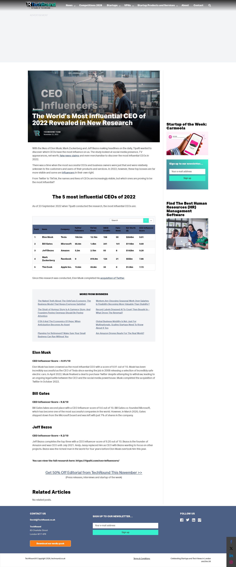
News (69, 5)
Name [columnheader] (44, 229)
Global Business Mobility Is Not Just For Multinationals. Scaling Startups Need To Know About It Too (119, 324)
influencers (68, 173)
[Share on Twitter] (231, 548)
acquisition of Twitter (112, 278)
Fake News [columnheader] (118, 229)
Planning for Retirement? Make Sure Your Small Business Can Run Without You (61, 335)
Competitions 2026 (90, 5)
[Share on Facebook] (231, 542)
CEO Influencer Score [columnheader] (146, 229)
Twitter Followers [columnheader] (79, 229)
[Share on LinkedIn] (231, 555)
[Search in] (151, 220)
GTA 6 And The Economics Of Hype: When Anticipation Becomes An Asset (59, 323)
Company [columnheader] (65, 229)
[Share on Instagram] (231, 562)
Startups (112, 5)
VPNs (127, 5)
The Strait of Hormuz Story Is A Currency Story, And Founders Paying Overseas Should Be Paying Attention (64, 312)
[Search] (146, 220)
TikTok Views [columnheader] (93, 229)
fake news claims (69, 156)
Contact (198, 5)
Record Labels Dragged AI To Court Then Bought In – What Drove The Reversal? (122, 311)
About (185, 5)
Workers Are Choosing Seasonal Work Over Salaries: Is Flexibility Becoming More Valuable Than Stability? (123, 302)
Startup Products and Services (156, 5)
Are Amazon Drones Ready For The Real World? (120, 333)
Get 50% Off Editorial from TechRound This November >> (93, 473)
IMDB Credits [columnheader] (106, 229)
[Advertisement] (112, 38)
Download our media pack (50, 543)
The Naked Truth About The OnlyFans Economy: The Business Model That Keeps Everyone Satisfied (64, 302)
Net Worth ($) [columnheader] (131, 229)
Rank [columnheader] (36, 229)
